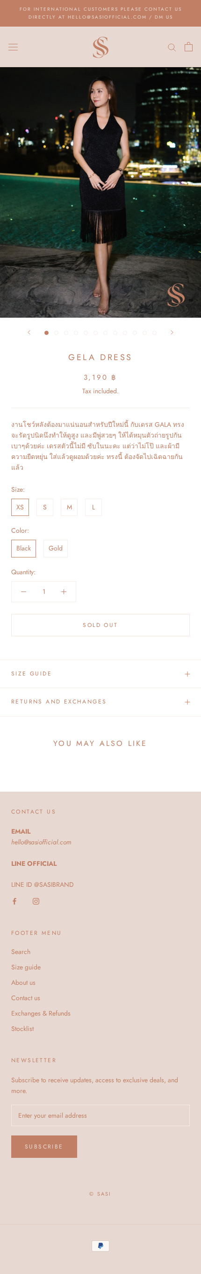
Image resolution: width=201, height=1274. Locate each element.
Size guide (26, 967)
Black (23, 548)
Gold (56, 548)
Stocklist (22, 1028)
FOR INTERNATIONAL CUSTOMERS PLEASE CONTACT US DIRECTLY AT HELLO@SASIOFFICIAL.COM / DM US (101, 13)
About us (23, 982)
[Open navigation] (13, 46)
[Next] (172, 332)
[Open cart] (189, 46)
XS (20, 507)
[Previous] (29, 332)
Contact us (25, 997)
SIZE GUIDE (31, 673)
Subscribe (44, 1146)
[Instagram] (36, 900)
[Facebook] (14, 900)
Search (20, 951)
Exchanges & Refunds (41, 1013)
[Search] (172, 47)
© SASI (100, 1193)
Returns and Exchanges (59, 701)
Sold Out (100, 625)
